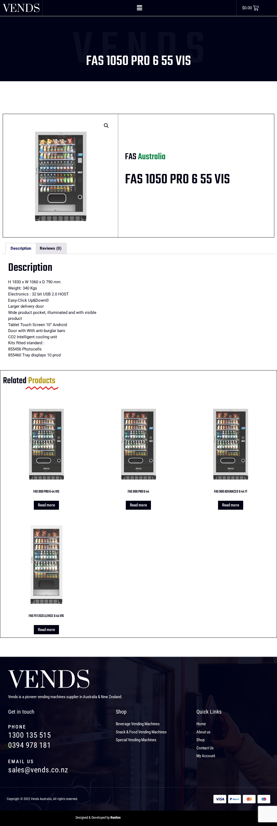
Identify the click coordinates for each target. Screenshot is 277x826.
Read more (46, 505)
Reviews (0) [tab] (50, 248)
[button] (139, 8)
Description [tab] (21, 248)
